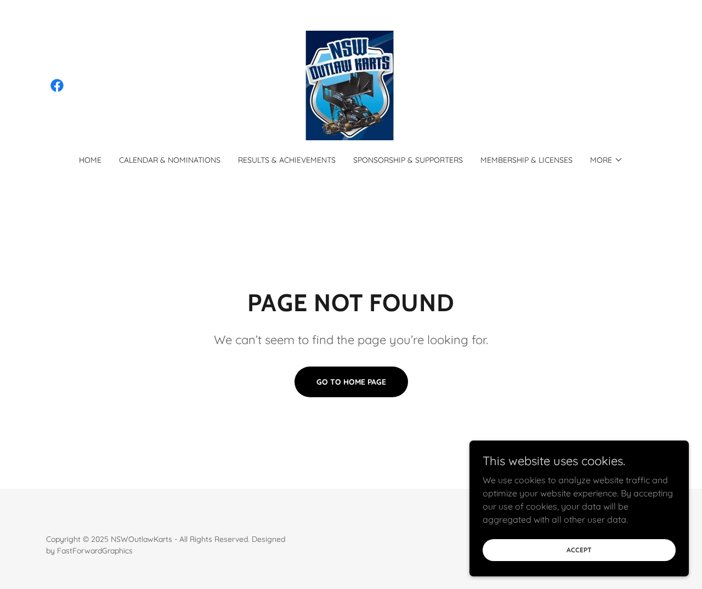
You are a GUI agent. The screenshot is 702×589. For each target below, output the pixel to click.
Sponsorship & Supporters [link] (408, 160)
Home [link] (90, 160)
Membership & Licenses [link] (526, 160)
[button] (606, 160)
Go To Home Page (351, 382)
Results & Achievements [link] (287, 160)
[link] (57, 85)
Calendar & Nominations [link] (169, 160)
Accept (579, 550)
